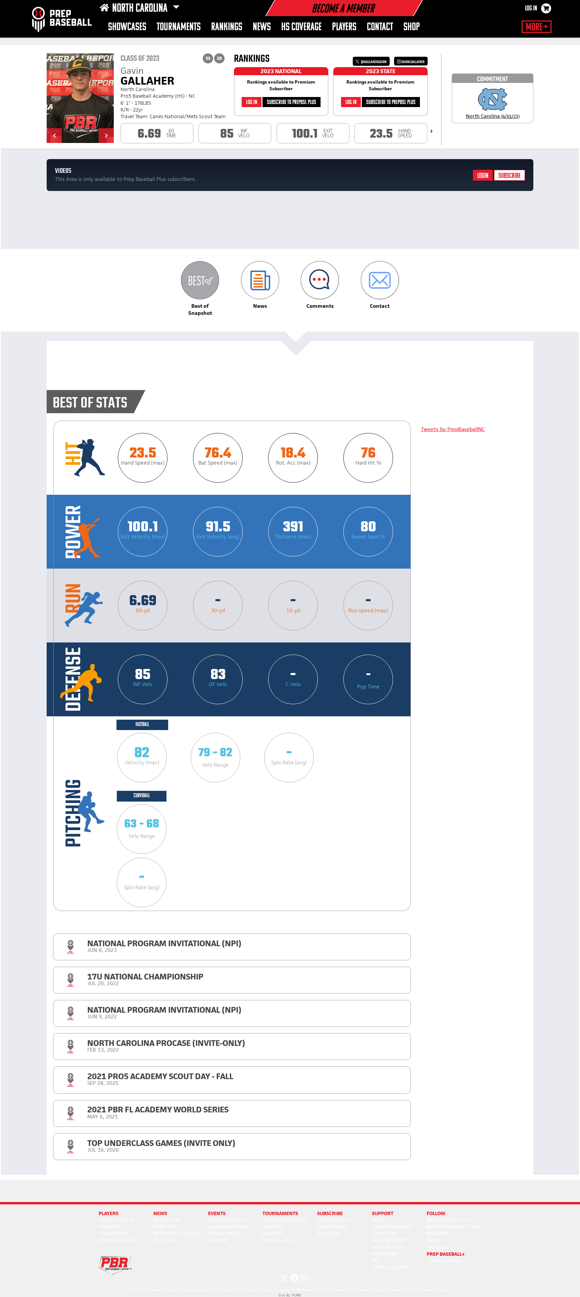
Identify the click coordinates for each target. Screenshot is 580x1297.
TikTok (434, 1240)
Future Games (223, 1233)
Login (482, 176)
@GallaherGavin (373, 62)
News (262, 27)
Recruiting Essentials (177, 1233)
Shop (411, 27)
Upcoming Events (227, 1220)
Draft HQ (163, 1227)
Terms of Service (390, 1267)
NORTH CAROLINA (141, 9)
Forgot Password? (393, 1227)
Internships (384, 1254)
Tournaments (179, 27)
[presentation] (431, 131)
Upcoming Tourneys (284, 1220)
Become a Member (342, 9)
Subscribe (509, 176)
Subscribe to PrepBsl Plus (291, 102)
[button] (54, 135)
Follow (436, 1213)
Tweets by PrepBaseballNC (453, 429)
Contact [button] (380, 27)
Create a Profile (117, 1220)
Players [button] (344, 27)
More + (536, 27)
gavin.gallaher (413, 62)
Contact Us (384, 1233)
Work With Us (387, 1247)
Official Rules (277, 1240)
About (379, 1220)
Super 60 (217, 1240)
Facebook (437, 1247)
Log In (531, 8)
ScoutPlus (328, 1233)
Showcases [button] (127, 27)
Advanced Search (118, 1240)
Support (382, 1213)
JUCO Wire (164, 1240)
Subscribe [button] (330, 1213)
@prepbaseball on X (449, 1220)
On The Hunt (167, 1220)
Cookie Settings (444, 1260)
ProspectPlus (332, 1227)
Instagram (438, 1233)
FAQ (376, 1260)
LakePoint (273, 1227)
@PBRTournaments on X (453, 1227)
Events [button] (217, 1213)
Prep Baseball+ (333, 1220)
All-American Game (228, 1227)
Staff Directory (389, 1240)
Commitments (114, 1233)
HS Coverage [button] (301, 27)
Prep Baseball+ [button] (446, 1254)
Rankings (109, 1227)
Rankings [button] (226, 27)
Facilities (272, 1233)
